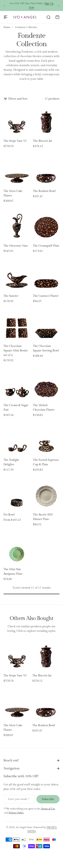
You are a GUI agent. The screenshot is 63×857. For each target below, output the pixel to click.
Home (7, 27)
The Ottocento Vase (16, 245)
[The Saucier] (17, 275)
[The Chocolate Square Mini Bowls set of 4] (17, 325)
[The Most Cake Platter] (17, 170)
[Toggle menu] (5, 17)
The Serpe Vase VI (15, 141)
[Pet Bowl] (17, 493)
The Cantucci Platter (46, 296)
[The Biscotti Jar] (46, 120)
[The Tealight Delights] (17, 439)
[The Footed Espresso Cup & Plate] (46, 439)
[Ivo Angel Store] (24, 17)
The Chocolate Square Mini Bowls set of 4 (16, 350)
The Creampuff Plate (46, 245)
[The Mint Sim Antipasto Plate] (17, 548)
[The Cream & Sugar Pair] (17, 384)
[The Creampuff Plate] (46, 225)
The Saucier (11, 296)
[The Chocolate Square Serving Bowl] (46, 325)
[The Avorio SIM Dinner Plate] (46, 493)
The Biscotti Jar (42, 141)
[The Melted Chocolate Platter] (46, 384)
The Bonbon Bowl (44, 191)
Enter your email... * (18, 799)
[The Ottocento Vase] (17, 225)
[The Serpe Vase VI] (17, 120)
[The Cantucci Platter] (46, 275)
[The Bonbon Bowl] (46, 170)
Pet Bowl (9, 514)
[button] (4, 5)
